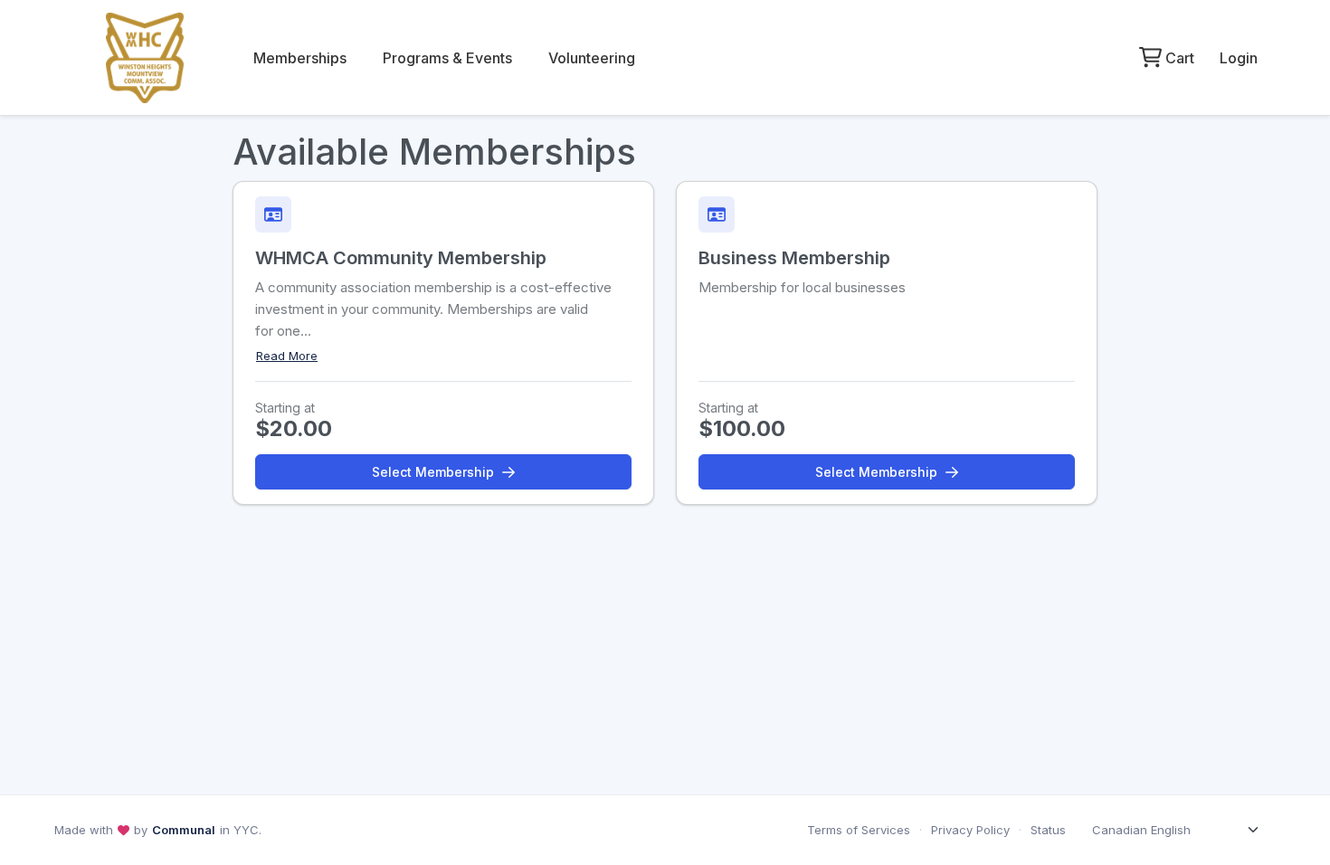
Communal (183, 829)
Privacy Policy (970, 829)
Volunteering (591, 58)
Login (1239, 58)
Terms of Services (858, 829)
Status (1048, 829)
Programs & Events (447, 58)
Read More (287, 355)
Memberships (300, 58)
